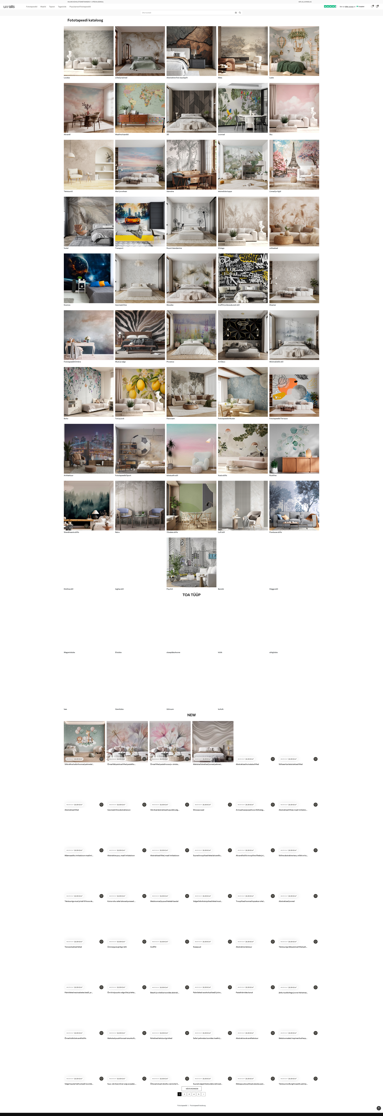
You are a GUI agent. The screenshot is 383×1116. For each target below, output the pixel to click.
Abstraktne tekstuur (244, 947)
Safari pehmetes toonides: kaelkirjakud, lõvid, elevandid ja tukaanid (207, 1038)
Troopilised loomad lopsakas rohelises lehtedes (250, 901)
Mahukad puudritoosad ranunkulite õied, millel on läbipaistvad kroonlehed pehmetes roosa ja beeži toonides (122, 1038)
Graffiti (153, 947)
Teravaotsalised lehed (73, 947)
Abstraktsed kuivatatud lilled (247, 764)
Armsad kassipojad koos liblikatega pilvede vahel (250, 810)
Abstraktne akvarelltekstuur (247, 1038)
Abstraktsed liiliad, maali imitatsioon (293, 810)
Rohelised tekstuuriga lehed (161, 1038)
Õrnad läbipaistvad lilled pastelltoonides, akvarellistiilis (122, 764)
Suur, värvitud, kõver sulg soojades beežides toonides (122, 1084)
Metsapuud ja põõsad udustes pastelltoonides (250, 1084)
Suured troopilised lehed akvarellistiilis (207, 855)
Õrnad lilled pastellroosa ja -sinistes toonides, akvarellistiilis (164, 764)
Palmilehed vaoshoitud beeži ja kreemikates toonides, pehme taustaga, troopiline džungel (207, 992)
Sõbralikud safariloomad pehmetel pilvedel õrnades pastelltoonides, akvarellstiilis (79, 764)
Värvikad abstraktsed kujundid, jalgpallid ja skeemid (164, 810)
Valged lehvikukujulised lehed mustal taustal (207, 901)
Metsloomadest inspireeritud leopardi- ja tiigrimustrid (293, 1038)
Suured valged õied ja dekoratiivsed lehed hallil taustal (207, 1084)
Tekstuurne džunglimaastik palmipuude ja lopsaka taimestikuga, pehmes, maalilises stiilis (293, 1084)
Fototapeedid (182, 1105)
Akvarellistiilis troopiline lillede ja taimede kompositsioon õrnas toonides (250, 855)
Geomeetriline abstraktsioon (118, 810)
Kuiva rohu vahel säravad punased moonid (122, 901)
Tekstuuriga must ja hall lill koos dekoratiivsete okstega (79, 901)
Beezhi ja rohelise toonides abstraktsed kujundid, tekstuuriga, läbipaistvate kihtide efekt (164, 992)
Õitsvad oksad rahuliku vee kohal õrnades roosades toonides (164, 1084)
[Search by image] (235, 12)
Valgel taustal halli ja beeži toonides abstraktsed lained (79, 1084)
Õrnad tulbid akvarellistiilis (75, 1038)
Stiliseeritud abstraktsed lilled (291, 764)
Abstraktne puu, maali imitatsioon (121, 855)
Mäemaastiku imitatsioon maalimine (79, 855)
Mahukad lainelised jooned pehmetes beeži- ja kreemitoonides (207, 764)
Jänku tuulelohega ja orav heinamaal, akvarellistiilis (293, 992)
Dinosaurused (198, 810)
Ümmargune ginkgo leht (117, 947)
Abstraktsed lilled (72, 810)
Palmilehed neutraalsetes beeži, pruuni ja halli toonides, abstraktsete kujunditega (79, 992)
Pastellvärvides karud (244, 992)
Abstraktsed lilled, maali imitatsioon (164, 855)
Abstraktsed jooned (287, 901)
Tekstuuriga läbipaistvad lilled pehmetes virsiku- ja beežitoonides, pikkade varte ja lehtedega (293, 947)
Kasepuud (197, 947)
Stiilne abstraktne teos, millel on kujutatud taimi (293, 855)
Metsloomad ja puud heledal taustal (164, 901)
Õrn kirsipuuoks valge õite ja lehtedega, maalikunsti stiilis (122, 992)
